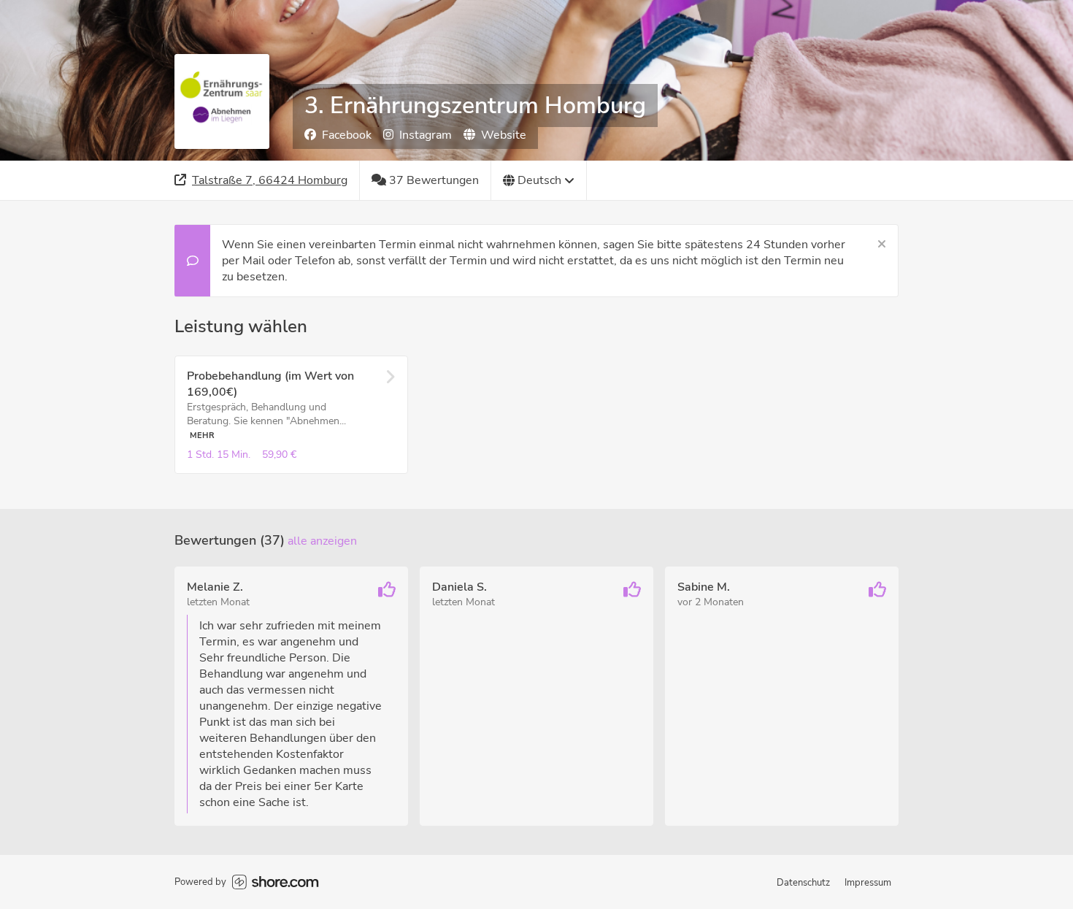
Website (503, 135)
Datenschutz (803, 882)
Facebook (347, 135)
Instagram (425, 135)
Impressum (868, 882)
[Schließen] (882, 244)
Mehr (202, 435)
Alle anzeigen (322, 541)
